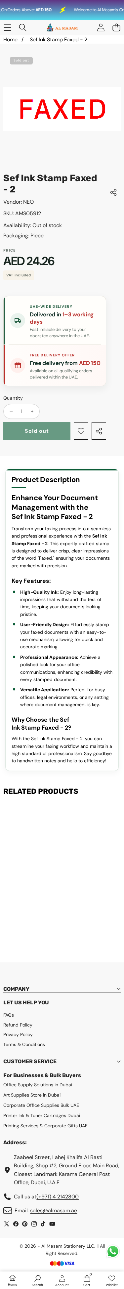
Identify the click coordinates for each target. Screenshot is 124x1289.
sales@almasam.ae (53, 1210)
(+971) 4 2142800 (57, 1196)
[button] (116, 27)
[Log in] (100, 27)
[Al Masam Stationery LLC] (61, 27)
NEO (28, 201)
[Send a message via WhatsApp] (113, 1251)
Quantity (13, 398)
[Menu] (7, 27)
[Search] (23, 27)
